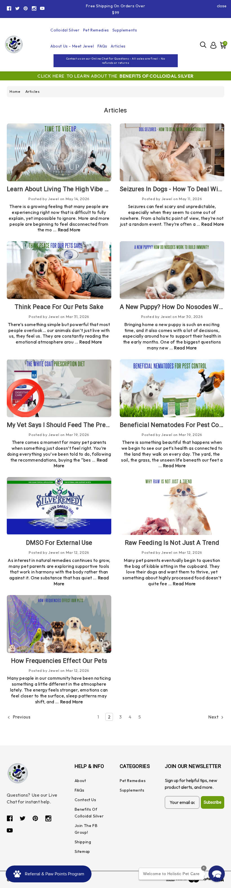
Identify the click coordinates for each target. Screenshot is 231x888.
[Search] (203, 44)
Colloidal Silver (65, 30)
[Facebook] (9, 8)
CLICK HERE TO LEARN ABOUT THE (115, 76)
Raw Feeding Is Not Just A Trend (172, 542)
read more (69, 229)
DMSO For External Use (59, 542)
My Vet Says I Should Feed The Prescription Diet (76, 424)
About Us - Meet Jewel (72, 46)
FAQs (102, 46)
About (80, 780)
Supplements (124, 30)
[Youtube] (42, 8)
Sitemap (82, 851)
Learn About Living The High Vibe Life (61, 189)
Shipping (83, 841)
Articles (118, 46)
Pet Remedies (96, 30)
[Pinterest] (25, 8)
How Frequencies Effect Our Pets (59, 660)
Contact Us (85, 799)
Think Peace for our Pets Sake (59, 306)
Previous (21, 717)
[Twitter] (17, 8)
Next (213, 717)
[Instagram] (34, 8)
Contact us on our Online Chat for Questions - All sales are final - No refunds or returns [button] (115, 61)
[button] (216, 874)
